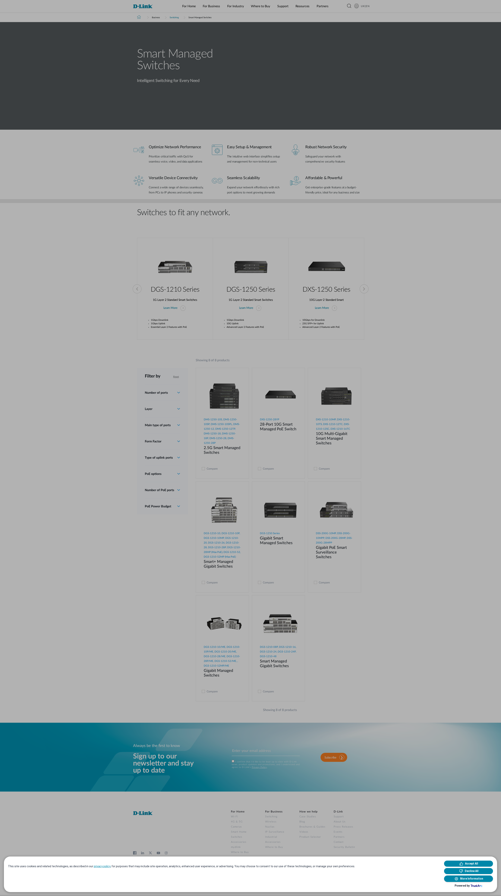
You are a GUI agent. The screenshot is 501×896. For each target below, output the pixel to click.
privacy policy (102, 866)
